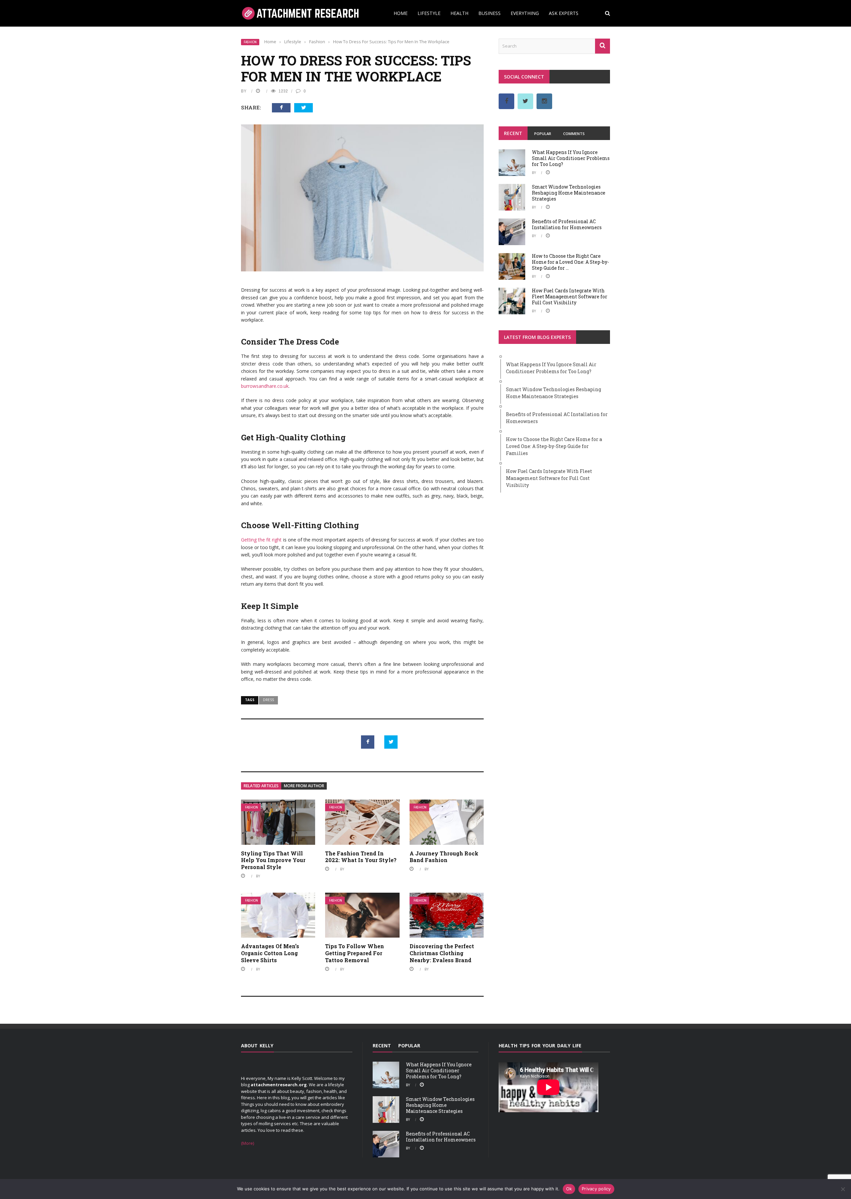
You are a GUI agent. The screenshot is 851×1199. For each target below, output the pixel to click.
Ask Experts (563, 13)
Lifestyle (429, 13)
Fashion (250, 42)
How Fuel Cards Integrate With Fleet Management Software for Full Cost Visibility (569, 296)
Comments (574, 133)
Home (401, 13)
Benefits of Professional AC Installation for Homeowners (567, 224)
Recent (513, 133)
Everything (525, 13)
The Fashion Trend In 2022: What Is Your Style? (361, 857)
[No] (842, 1189)
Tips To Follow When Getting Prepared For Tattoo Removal (354, 953)
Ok (569, 1188)
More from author (304, 786)
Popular (542, 133)
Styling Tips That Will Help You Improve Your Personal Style (273, 860)
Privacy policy (596, 1188)
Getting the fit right (261, 539)
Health (459, 13)
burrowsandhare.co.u (263, 386)
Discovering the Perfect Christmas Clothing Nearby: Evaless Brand (442, 953)
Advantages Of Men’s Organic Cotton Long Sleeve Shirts (270, 953)
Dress (268, 699)
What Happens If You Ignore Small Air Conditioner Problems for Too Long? (571, 158)
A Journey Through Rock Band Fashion (444, 857)
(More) (247, 1143)
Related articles (261, 786)
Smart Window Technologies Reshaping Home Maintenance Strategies (568, 193)
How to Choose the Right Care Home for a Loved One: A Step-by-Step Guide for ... (570, 262)
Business (489, 13)
